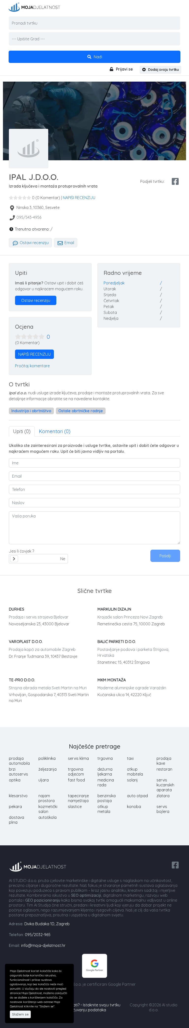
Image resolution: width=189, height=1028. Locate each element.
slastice (75, 806)
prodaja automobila (19, 761)
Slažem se (20, 1014)
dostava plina (16, 820)
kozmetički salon (47, 809)
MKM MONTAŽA (111, 679)
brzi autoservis (18, 772)
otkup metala (103, 809)
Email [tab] (68, 242)
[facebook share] (175, 181)
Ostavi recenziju (34, 242)
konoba (134, 806)
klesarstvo (18, 795)
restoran (164, 769)
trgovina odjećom (76, 772)
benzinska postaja (106, 798)
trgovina (105, 758)
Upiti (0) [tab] (22, 431)
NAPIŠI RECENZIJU (79, 197)
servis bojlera (163, 809)
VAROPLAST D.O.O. (26, 641)
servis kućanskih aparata (165, 785)
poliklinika (47, 758)
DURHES (16, 609)
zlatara (163, 795)
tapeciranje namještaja (78, 798)
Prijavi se (124, 69)
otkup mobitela (135, 772)
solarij (132, 780)
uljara (43, 780)
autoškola (47, 817)
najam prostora (46, 798)
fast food (76, 780)
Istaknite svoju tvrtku (101, 1004)
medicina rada (105, 782)
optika (14, 780)
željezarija (47, 769)
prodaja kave (164, 761)
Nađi (97, 56)
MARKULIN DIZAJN (114, 609)
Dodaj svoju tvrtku (163, 69)
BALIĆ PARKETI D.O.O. (116, 641)
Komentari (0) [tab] (54, 431)
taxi (130, 758)
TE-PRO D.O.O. (22, 679)
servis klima (78, 758)
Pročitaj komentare (32, 365)
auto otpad (137, 795)
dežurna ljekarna (104, 772)
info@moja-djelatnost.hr (43, 945)
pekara (15, 806)
